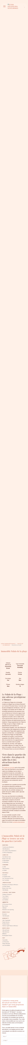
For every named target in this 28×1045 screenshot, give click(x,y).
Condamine (5, 864)
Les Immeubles (6, 645)
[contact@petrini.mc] (9, 1)
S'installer (20, 643)
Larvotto (5, 902)
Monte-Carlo (6, 928)
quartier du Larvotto (9, 767)
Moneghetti (5, 918)
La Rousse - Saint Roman (8, 892)
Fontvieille (5, 872)
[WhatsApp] (11, 1)
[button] (4, 6)
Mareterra (5, 845)
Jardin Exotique (6, 882)
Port (3, 937)
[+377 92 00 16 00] (6, 1)
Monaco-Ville (6, 912)
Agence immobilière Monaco (8, 643)
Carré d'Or (5, 855)
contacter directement (18, 822)
